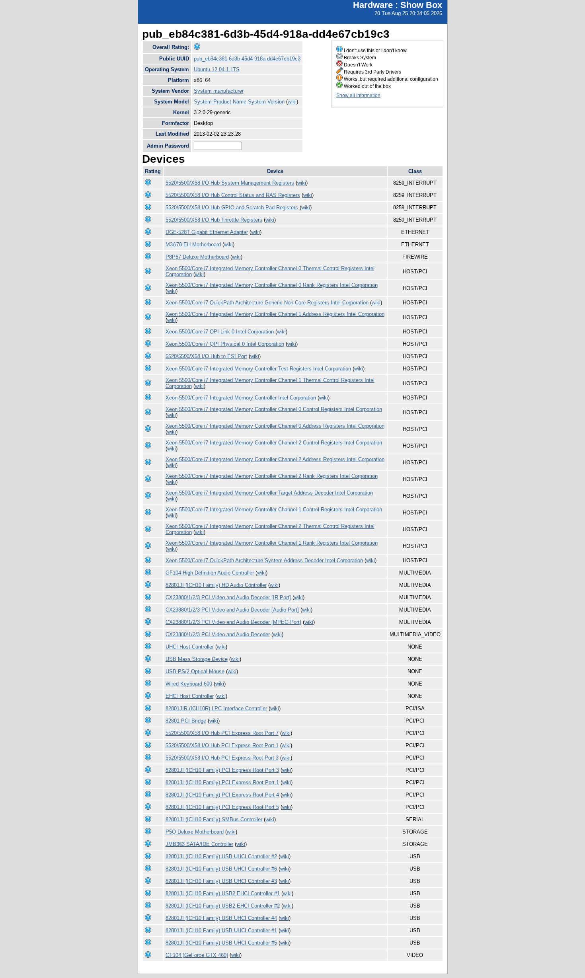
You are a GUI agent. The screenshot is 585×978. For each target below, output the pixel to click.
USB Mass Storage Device (197, 659)
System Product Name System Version (239, 102)
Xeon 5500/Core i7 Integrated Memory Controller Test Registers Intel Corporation (258, 369)
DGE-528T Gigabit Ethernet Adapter (207, 232)
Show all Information (358, 95)
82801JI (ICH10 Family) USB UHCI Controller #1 (221, 930)
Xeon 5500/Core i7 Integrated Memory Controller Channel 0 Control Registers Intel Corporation (274, 409)
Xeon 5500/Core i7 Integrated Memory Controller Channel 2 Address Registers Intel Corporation (275, 459)
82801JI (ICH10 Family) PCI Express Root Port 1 (222, 782)
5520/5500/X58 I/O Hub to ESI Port (206, 356)
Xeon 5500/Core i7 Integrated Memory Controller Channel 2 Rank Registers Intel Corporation (272, 476)
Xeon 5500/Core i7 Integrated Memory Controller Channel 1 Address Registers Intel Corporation (275, 314)
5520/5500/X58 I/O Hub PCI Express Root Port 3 (222, 758)
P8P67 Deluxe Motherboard (197, 257)
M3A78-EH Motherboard (193, 244)
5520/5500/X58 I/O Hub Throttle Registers (214, 220)
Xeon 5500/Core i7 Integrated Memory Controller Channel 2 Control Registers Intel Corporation (274, 443)
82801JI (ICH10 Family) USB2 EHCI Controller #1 (223, 893)
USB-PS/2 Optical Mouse (195, 671)
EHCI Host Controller (190, 696)
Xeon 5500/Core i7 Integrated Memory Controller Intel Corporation (241, 398)
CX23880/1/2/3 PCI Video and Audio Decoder (218, 634)
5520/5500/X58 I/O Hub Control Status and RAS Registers (233, 195)
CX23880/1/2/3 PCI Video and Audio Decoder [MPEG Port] (233, 622)
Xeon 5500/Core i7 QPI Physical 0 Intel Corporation (225, 344)
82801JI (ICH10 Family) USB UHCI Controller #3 (221, 881)
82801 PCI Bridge (186, 721)
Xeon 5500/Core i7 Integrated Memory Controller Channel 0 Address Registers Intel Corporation (275, 426)
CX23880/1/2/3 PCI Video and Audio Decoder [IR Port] (228, 597)
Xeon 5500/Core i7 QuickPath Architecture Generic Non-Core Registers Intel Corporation (267, 303)
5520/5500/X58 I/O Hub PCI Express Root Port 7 (222, 733)
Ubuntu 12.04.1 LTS (217, 69)
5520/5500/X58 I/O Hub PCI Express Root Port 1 (222, 745)
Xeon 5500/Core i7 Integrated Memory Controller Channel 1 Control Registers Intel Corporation (274, 509)
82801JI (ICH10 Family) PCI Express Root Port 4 (222, 795)
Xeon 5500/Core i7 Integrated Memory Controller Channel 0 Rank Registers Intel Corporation (272, 285)
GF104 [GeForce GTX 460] (197, 955)
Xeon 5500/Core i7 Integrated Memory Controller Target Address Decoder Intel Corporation (269, 493)
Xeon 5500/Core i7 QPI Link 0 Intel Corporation (220, 332)
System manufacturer (219, 91)
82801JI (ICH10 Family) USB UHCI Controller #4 (221, 918)
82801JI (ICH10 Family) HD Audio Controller (216, 585)
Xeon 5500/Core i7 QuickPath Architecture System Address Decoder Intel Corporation (264, 560)
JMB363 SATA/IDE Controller (199, 844)
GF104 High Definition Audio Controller (210, 573)
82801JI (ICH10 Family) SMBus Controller (214, 819)
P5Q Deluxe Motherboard (195, 832)
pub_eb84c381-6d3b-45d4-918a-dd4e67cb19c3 (247, 59)
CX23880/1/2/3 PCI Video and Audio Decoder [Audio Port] (232, 610)
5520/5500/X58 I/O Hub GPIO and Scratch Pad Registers (232, 207)
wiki (292, 102)
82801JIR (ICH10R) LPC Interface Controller (216, 708)
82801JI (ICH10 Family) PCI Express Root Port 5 (222, 807)
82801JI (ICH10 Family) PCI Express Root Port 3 (222, 770)
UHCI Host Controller (190, 647)
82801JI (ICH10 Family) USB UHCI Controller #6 (221, 869)
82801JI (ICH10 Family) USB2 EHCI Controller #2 (223, 906)
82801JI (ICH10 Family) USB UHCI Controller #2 (221, 856)
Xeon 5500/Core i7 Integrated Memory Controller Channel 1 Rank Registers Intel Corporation (272, 543)
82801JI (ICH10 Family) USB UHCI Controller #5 (221, 943)
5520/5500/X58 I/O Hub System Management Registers (230, 183)
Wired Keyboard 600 (189, 684)
